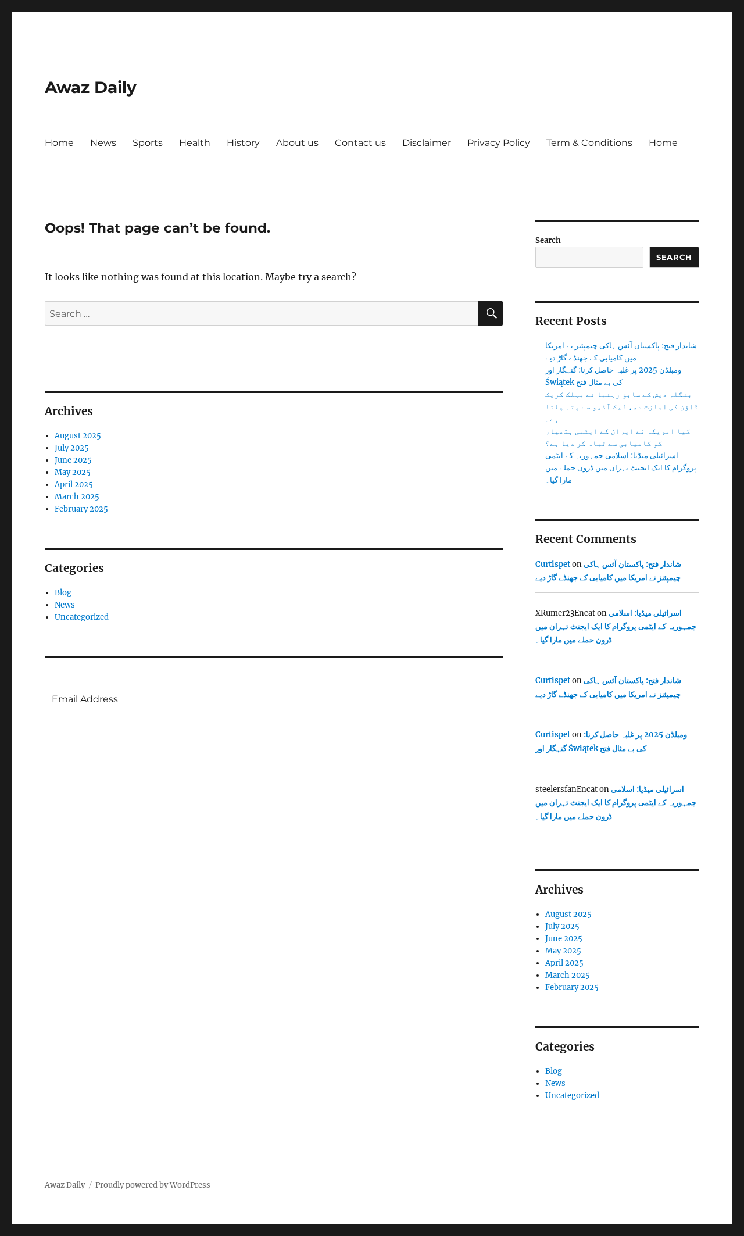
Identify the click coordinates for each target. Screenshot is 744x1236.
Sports (148, 142)
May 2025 (73, 472)
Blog (63, 593)
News (103, 142)
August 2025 (78, 436)
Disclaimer (426, 142)
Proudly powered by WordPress (152, 1185)
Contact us (360, 142)
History (243, 142)
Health (194, 142)
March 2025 (77, 497)
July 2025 (72, 448)
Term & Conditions (589, 142)
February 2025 (81, 509)
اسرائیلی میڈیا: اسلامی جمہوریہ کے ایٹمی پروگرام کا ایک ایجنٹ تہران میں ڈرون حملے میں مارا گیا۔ (620, 468)
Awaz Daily (91, 87)
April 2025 (74, 485)
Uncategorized (82, 617)
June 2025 (73, 460)
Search (548, 240)
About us (297, 142)
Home (59, 142)
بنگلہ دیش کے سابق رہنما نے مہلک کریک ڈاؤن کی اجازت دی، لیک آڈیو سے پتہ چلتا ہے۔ (622, 407)
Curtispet (552, 564)
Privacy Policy (498, 142)
